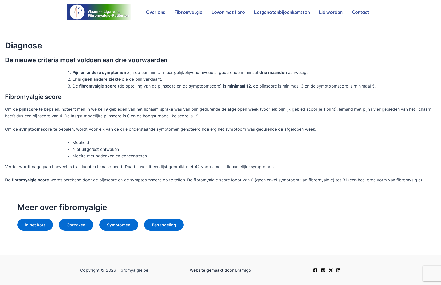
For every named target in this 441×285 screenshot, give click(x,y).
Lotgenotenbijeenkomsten (282, 12)
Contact (360, 12)
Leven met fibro (228, 12)
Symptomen (118, 224)
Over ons (155, 12)
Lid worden (331, 12)
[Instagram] (323, 270)
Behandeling (164, 224)
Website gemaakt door (212, 270)
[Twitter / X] (330, 270)
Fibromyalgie (188, 12)
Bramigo (243, 270)
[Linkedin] (338, 270)
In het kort (35, 224)
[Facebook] (315, 270)
